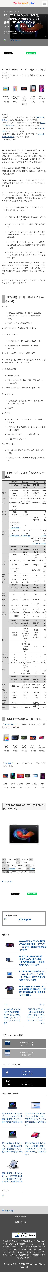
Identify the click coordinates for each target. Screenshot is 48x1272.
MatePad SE (14, 528)
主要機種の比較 (9, 31)
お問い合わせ (20, 1222)
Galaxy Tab (25, 536)
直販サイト (34, 869)
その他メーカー (21, 31)
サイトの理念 (20, 1216)
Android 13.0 (32, 31)
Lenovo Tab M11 (11, 724)
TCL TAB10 (36, 544)
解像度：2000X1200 (19, 34)
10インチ (8, 34)
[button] (44, 3)
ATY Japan (15, 40)
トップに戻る (8, 882)
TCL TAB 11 (9, 763)
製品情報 (12, 869)
